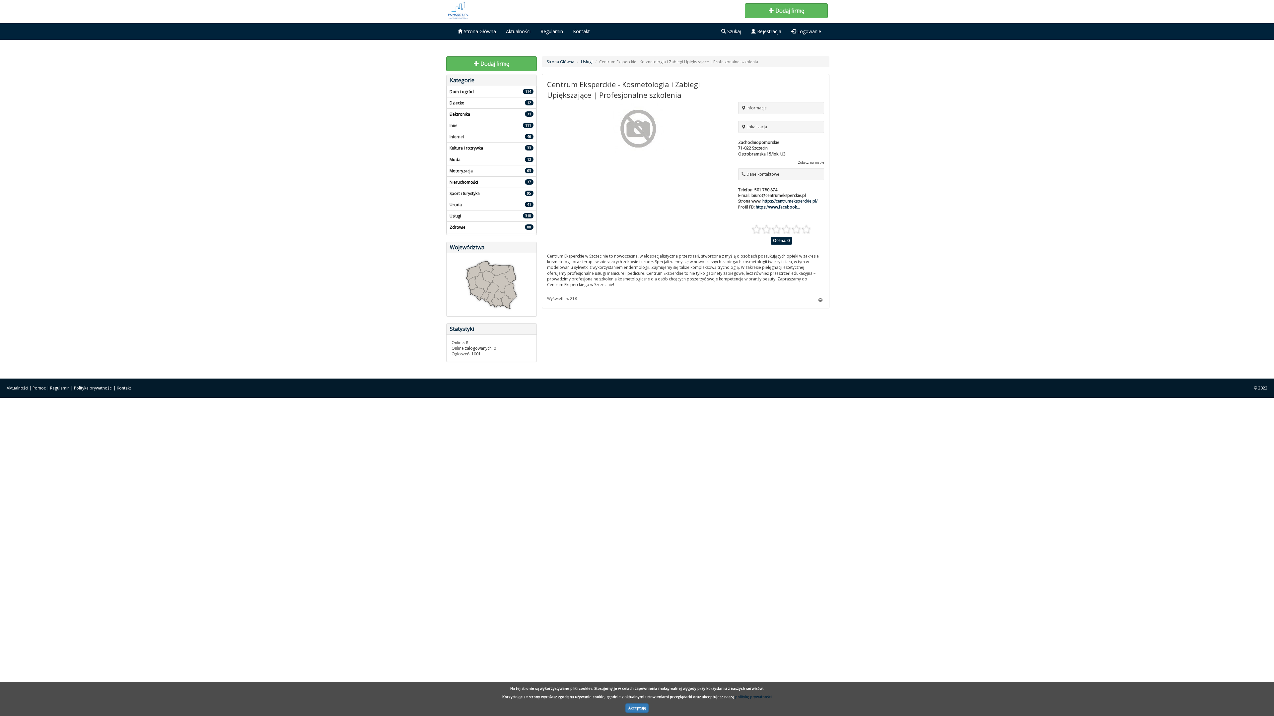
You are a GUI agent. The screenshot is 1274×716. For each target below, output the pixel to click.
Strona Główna (479, 31)
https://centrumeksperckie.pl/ (789, 201)
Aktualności (518, 31)
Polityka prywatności (93, 388)
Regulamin (551, 31)
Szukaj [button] (733, 31)
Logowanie (808, 31)
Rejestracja (768, 31)
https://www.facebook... (778, 207)
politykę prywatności (753, 696)
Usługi (587, 62)
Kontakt (581, 31)
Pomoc (39, 388)
